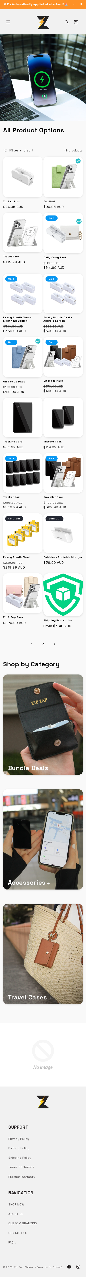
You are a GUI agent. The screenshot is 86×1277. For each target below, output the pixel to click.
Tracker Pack (52, 441)
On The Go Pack (14, 381)
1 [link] (32, 644)
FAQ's (12, 1242)
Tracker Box (11, 497)
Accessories (27, 882)
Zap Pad (49, 201)
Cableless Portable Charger (62, 557)
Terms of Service (21, 1167)
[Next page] (54, 644)
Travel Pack (11, 256)
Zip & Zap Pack (13, 617)
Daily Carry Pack (55, 257)
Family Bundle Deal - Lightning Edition (17, 319)
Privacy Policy (18, 1139)
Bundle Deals (28, 768)
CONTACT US (17, 1233)
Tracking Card (13, 441)
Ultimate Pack (53, 380)
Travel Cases (27, 997)
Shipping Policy (19, 1158)
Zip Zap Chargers (25, 1267)
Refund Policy (18, 1148)
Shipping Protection (57, 620)
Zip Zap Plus (11, 201)
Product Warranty (21, 1177)
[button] (8, 22)
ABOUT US (16, 1214)
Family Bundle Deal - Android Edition (57, 319)
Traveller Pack (53, 497)
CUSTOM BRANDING (22, 1223)
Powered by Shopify (50, 1267)
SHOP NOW (16, 1204)
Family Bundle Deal (16, 557)
